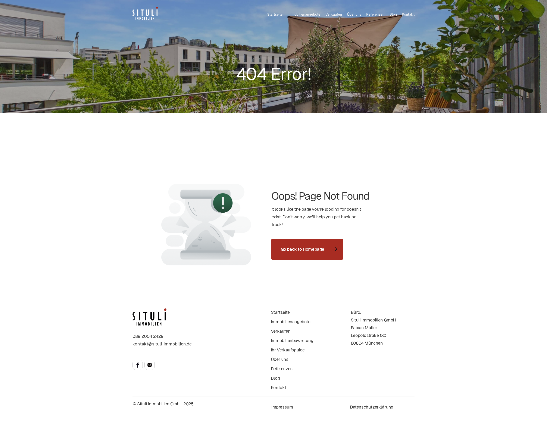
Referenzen (375, 14)
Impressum (282, 407)
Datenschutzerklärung (371, 407)
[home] (145, 13)
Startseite (274, 14)
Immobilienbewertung (292, 340)
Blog (393, 14)
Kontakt (408, 14)
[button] (333, 15)
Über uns (354, 14)
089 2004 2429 (147, 336)
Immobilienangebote (304, 14)
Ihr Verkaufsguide (288, 350)
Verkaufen (280, 331)
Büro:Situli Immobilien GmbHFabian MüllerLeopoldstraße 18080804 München (373, 327)
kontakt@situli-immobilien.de (162, 344)
